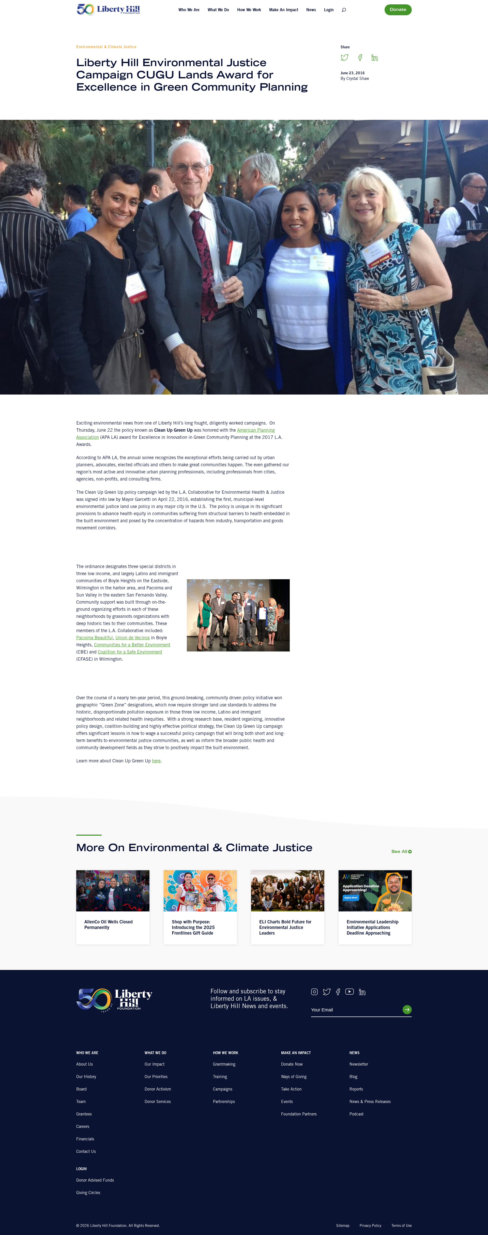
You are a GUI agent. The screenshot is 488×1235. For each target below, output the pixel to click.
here (156, 761)
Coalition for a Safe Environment (130, 652)
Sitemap (342, 1226)
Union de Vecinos (132, 638)
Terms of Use (401, 1226)
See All (399, 852)
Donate (398, 10)
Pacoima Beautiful (94, 638)
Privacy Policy (370, 1226)
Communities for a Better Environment (132, 645)
